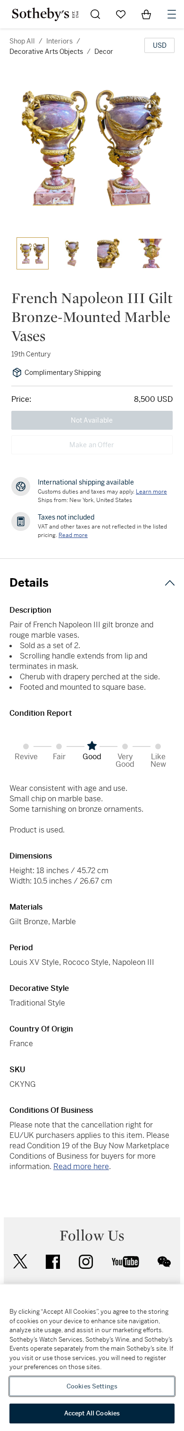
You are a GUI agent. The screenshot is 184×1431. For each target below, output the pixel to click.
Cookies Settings (92, 1386)
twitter (20, 1261)
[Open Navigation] (171, 14)
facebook (53, 1262)
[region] (92, 1357)
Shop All (22, 41)
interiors (59, 41)
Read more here (81, 1166)
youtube (125, 1261)
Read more (73, 535)
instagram (86, 1262)
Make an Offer (91, 445)
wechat (164, 1261)
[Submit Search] (95, 14)
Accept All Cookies (92, 1413)
